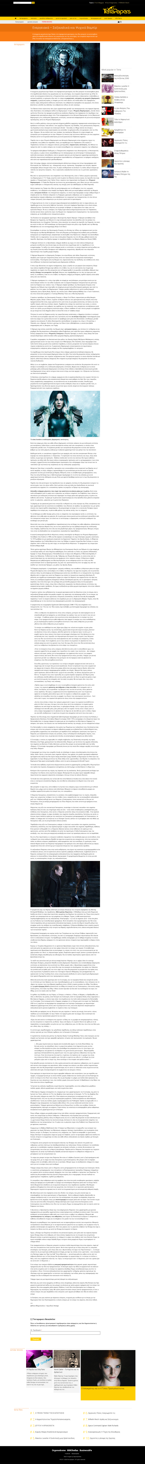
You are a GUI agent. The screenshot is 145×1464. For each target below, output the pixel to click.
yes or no (73, 18)
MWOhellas (72, 1450)
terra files (18, 1410)
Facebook (67, 1453)
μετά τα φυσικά (61, 18)
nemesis (34, 18)
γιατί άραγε (108, 18)
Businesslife (86, 1450)
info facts (118, 18)
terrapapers (24, 18)
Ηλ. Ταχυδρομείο (36, 1330)
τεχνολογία (84, 18)
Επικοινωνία (75, 1453)
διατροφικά (19, 22)
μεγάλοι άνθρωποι (46, 18)
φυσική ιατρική (33, 22)
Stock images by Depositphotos (72, 1456)
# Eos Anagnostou (111, 3)
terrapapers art (96, 18)
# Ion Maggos (99, 3)
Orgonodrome (59, 1450)
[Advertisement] (116, 55)
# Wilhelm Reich (124, 3)
